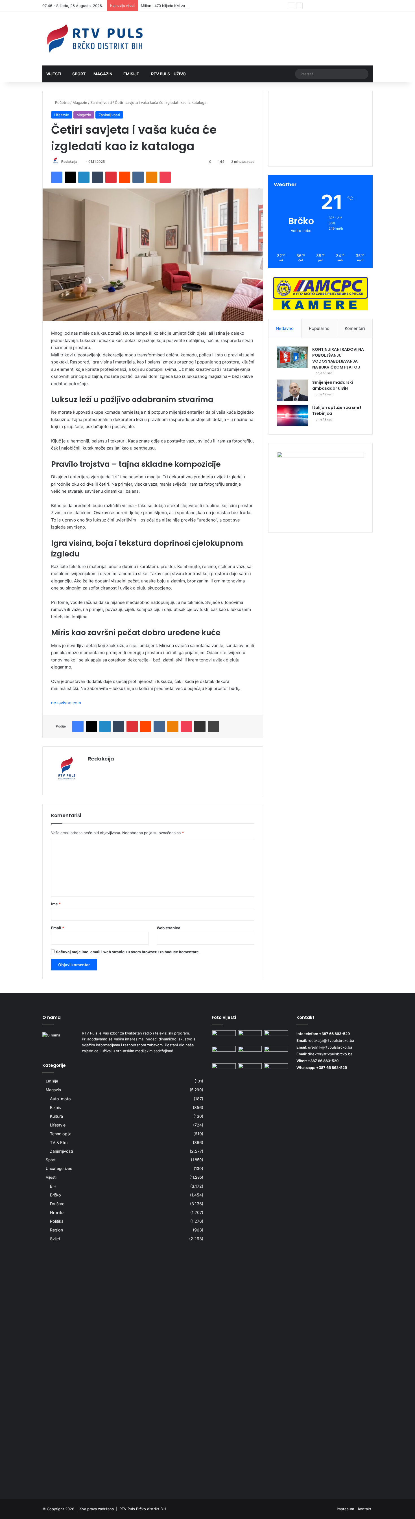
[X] (70, 177)
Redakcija (69, 161)
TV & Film (58, 1142)
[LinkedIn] (83, 177)
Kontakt (364, 1509)
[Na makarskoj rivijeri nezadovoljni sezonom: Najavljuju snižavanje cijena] (276, 1037)
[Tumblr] (97, 177)
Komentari (355, 328)
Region (56, 1230)
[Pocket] (165, 177)
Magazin (102, 73)
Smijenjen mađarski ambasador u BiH (332, 385)
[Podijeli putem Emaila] (200, 726)
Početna (61, 102)
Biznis (55, 1107)
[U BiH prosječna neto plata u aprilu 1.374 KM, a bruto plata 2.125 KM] (276, 1053)
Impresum (345, 1509)
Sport (79, 73)
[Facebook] (56, 177)
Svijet (55, 1238)
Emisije (131, 73)
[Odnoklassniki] (151, 177)
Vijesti (53, 73)
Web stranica (168, 928)
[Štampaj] (213, 726)
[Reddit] (124, 177)
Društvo (57, 1203)
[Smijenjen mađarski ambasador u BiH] (292, 390)
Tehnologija (60, 1133)
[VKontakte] (138, 177)
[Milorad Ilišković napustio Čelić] (250, 1070)
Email (57, 928)
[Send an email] (79, 161)
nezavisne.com (66, 702)
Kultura (56, 1116)
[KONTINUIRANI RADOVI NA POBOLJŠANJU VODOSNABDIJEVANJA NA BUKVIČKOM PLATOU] (292, 357)
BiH (53, 1186)
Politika (57, 1221)
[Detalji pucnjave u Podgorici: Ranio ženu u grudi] (250, 1037)
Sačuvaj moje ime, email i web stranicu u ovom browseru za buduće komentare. (128, 952)
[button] (320, 147)
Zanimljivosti (101, 102)
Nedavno (285, 328)
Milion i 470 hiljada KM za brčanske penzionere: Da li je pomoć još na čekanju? (209, 5)
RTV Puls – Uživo (168, 73)
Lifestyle (61, 115)
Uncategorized (59, 1168)
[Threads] (360, 6)
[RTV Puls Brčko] (94, 38)
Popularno (319, 328)
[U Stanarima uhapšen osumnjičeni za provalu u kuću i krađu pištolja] (224, 1037)
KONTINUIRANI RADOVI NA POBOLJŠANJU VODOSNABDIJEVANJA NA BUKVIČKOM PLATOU (338, 358)
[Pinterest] (111, 177)
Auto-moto (60, 1098)
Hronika (57, 1212)
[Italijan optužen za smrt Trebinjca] (292, 415)
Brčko (55, 1195)
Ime (56, 904)
